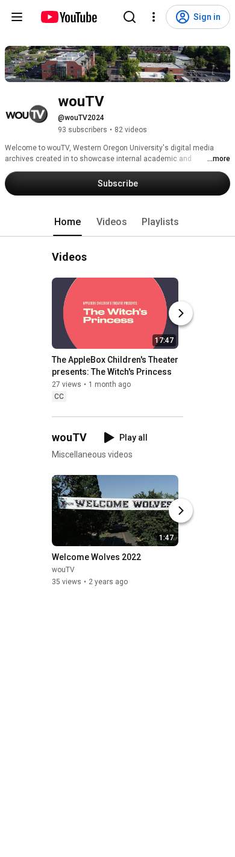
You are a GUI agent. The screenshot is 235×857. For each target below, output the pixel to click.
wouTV (63, 570)
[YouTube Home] (68, 17)
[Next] (181, 313)
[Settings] (153, 17)
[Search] (129, 17)
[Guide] (17, 17)
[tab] (67, 222)
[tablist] (117, 222)
